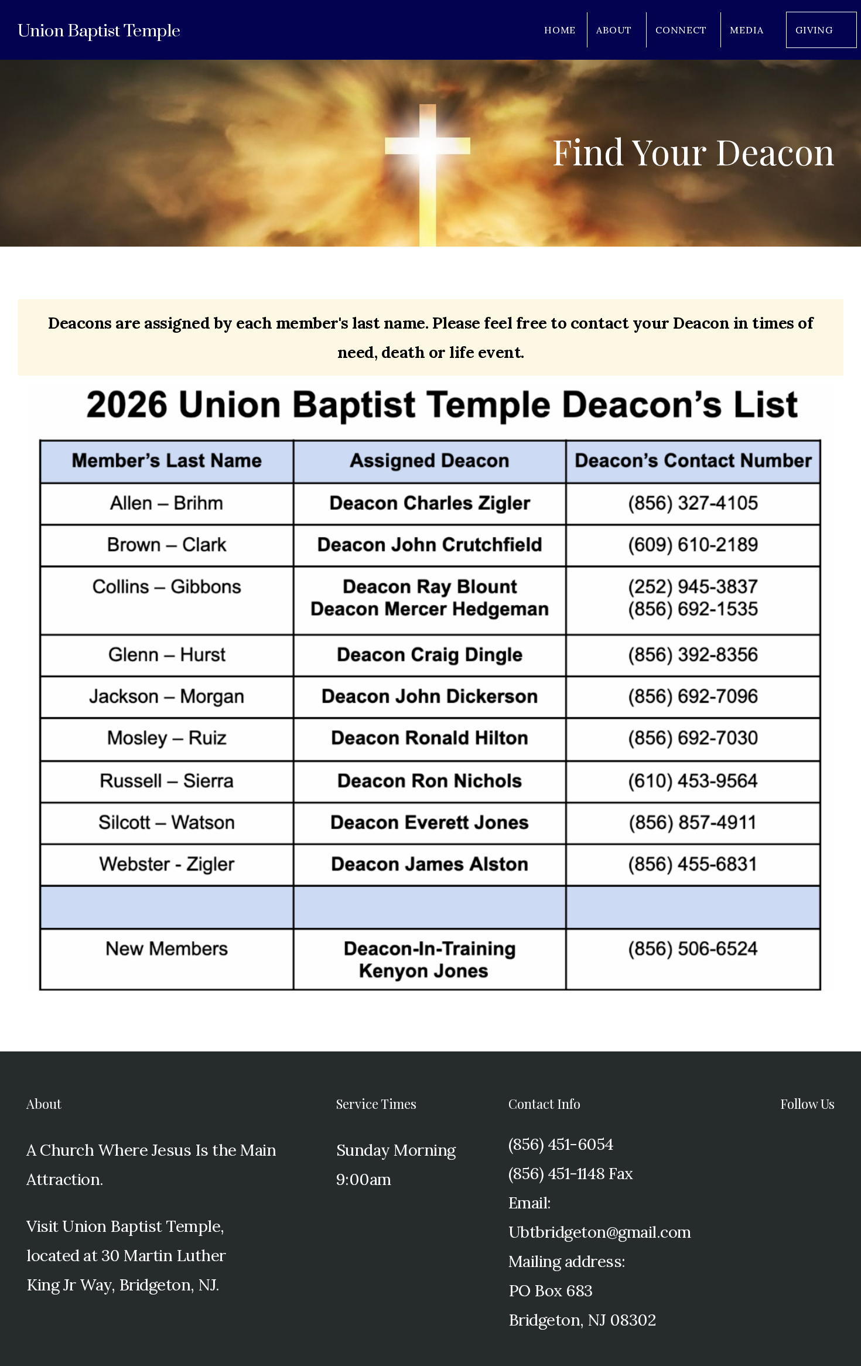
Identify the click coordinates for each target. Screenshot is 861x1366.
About (615, 30)
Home (560, 30)
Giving (814, 30)
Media (748, 30)
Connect (682, 30)
